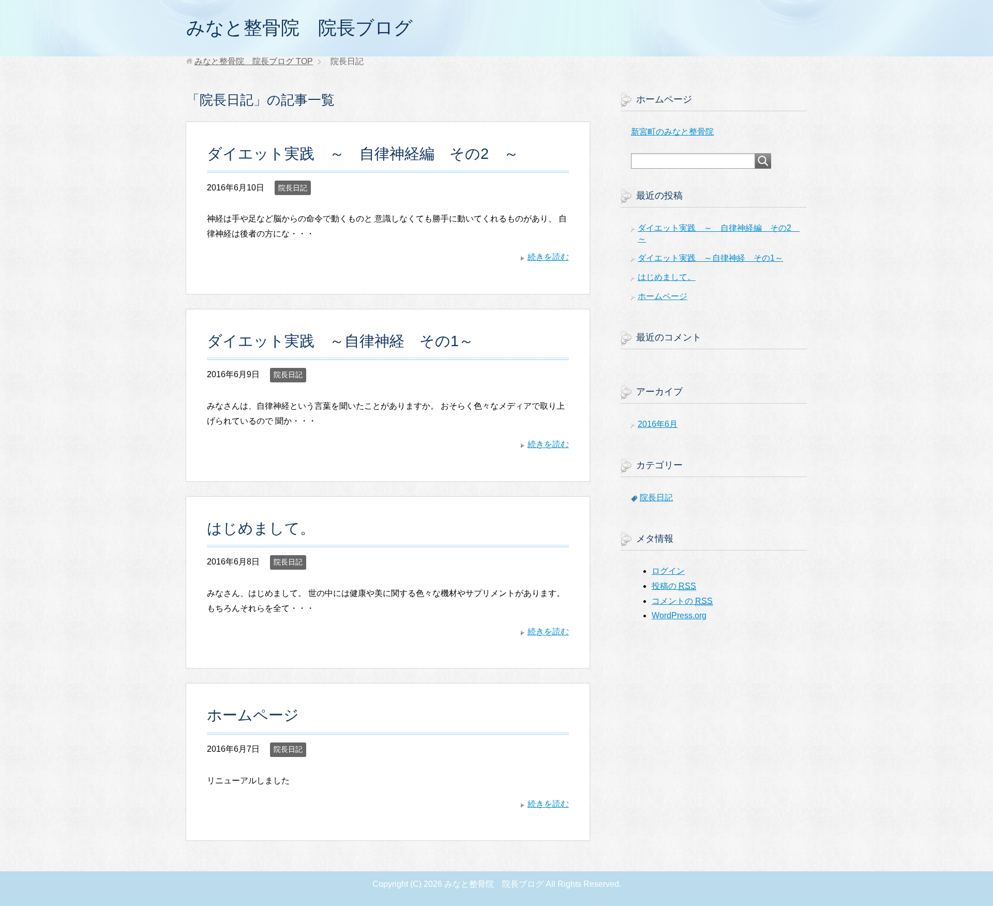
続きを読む (548, 257)
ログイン (668, 571)
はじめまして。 (261, 528)
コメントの (682, 601)
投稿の (674, 586)
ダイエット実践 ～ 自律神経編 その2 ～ (363, 153)
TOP (253, 61)
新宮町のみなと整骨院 (672, 131)
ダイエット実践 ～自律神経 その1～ (340, 341)
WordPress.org (679, 615)
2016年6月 (658, 424)
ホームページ (253, 715)
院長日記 (292, 188)
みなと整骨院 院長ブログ (299, 27)
